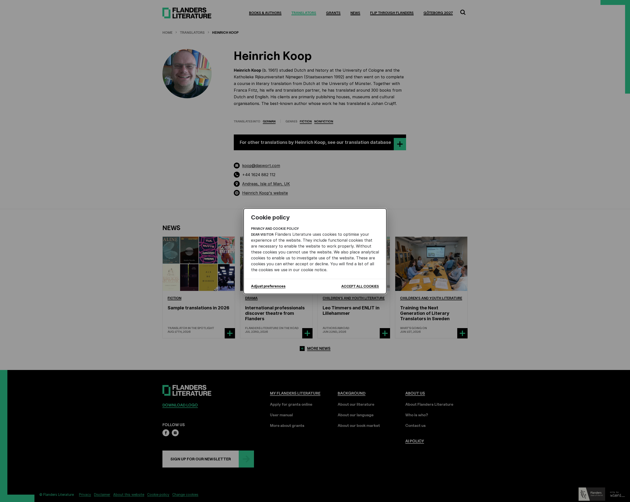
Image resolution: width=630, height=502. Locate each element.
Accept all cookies (360, 286)
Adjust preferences (268, 286)
